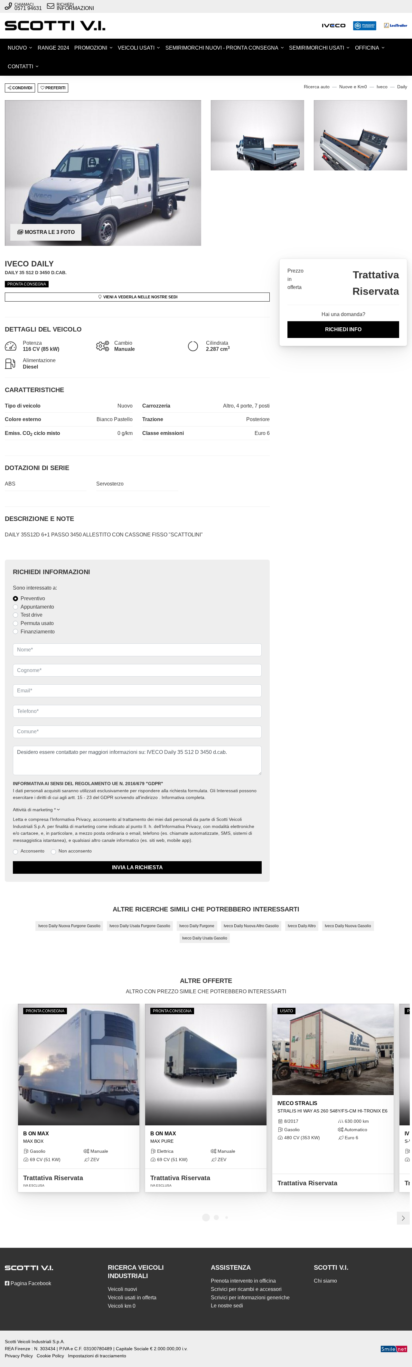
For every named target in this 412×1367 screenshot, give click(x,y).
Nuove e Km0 (353, 86)
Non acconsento (75, 851)
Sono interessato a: (35, 588)
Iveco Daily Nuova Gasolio (348, 926)
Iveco (382, 86)
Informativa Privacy (71, 819)
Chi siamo (325, 1281)
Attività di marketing (34, 809)
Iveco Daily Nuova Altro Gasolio (251, 926)
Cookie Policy (50, 1355)
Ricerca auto (317, 86)
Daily (402, 86)
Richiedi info (343, 329)
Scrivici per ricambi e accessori (246, 1289)
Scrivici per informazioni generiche (250, 1297)
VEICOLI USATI (136, 48)
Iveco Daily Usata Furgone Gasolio (139, 926)
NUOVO (17, 48)
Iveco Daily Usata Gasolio (204, 938)
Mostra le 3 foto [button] (49, 232)
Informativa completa (183, 797)
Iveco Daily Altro (302, 926)
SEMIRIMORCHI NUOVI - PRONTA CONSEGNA (221, 48)
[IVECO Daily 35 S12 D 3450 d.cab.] (103, 173)
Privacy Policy (19, 1355)
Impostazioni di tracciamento (97, 1355)
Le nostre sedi (227, 1305)
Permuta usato (37, 623)
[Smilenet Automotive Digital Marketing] (394, 1348)
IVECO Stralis (332, 1107)
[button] (137, 809)
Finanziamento (38, 631)
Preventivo (33, 598)
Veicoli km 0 (122, 1306)
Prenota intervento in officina (243, 1281)
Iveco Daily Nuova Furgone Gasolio (69, 926)
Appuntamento (37, 607)
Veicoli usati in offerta (132, 1297)
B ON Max (36, 1137)
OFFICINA (367, 48)
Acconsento (32, 851)
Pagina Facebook (30, 1283)
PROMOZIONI (90, 48)
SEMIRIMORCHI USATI (316, 48)
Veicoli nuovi (122, 1289)
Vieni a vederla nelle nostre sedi (139, 297)
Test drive (31, 615)
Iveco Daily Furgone (196, 926)
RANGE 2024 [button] (53, 48)
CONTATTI (20, 66)
